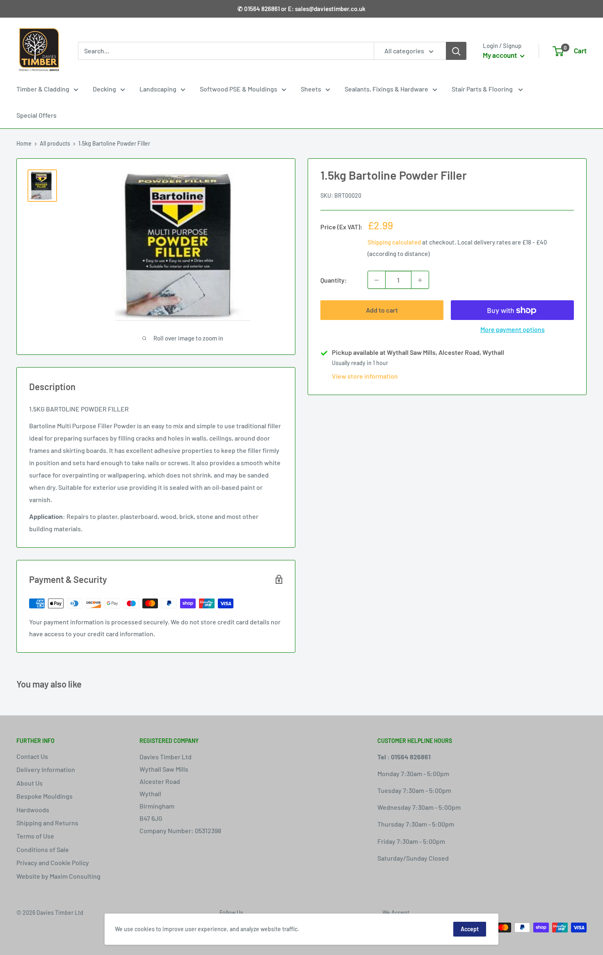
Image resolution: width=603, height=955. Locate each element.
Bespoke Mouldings (44, 796)
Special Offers (36, 115)
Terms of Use (35, 836)
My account (500, 55)
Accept (470, 928)
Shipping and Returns (47, 823)
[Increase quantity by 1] (420, 280)
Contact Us (32, 756)
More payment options (512, 330)
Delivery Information (45, 769)
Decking (104, 89)
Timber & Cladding (42, 89)
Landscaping (157, 89)
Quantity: (333, 280)
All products (55, 143)
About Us (29, 783)
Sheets (311, 89)
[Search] (456, 51)
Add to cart (382, 310)
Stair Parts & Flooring (483, 89)
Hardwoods (32, 809)
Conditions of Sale (42, 849)
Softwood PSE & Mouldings (238, 89)
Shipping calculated (394, 242)
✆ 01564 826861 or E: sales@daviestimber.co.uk (301, 8)
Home (24, 143)
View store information (365, 376)
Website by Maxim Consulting (58, 876)
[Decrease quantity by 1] (376, 280)
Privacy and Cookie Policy (52, 862)
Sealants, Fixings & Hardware (386, 89)
